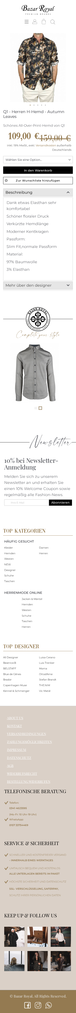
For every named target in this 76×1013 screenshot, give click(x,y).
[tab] (38, 192)
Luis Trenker (46, 662)
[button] (30, 105)
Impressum (16, 750)
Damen (44, 547)
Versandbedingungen (26, 734)
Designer (10, 570)
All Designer (10, 657)
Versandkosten (46, 145)
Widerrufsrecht (22, 773)
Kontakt (14, 726)
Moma (43, 668)
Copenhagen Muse (15, 685)
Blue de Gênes (12, 674)
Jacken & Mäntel (32, 599)
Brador (7, 679)
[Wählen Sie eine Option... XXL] (38, 159)
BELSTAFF (9, 668)
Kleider (8, 547)
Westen (9, 558)
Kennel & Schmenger (16, 690)
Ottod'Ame (46, 674)
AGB (10, 765)
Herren (43, 553)
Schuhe (9, 575)
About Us (15, 718)
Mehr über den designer (28, 285)
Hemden (9, 553)
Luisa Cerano (47, 657)
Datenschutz (19, 757)
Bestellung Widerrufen (28, 781)
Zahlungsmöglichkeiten (29, 742)
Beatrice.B (9, 662)
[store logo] (38, 9)
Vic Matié (44, 690)
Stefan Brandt (47, 679)
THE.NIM (44, 685)
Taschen (9, 581)
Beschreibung (18, 192)
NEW (7, 564)
